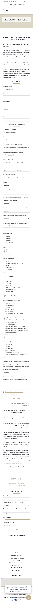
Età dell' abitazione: (8, 258)
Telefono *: (6, 109)
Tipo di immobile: (8, 276)
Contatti (4, 588)
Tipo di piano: (7, 341)
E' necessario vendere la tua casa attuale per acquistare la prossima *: (15, 224)
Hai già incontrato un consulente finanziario (15, 208)
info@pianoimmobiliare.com (22, 2)
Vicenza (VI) (11, 155)
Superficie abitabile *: (9, 174)
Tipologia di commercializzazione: (12, 144)
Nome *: (5, 94)
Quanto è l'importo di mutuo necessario (14, 190)
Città (6, 496)
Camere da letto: (7, 233)
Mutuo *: (5, 182)
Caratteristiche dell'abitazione (11, 300)
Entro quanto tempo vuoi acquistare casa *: (15, 215)
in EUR (9, 522)
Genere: (5, 136)
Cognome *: (6, 101)
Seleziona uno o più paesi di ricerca (13, 152)
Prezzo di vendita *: (8, 159)
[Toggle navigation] (28, 10)
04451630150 (8, 2)
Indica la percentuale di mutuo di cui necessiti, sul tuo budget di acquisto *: (16, 199)
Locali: (5, 167)
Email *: (5, 117)
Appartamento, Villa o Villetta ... (13, 502)
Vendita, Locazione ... (15, 509)
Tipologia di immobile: (9, 129)
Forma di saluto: (7, 86)
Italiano (20, 4)
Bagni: (5, 247)
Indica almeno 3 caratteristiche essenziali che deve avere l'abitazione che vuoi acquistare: (15, 378)
